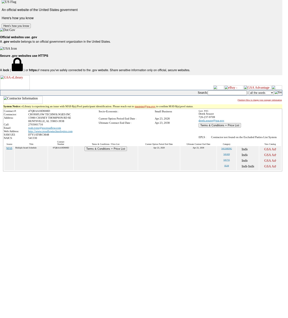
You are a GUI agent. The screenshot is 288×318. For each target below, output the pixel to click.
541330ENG (226, 148)
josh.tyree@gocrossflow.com (44, 127)
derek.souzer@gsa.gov (211, 120)
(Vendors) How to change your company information (259, 100)
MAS (9, 148)
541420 (226, 154)
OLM (226, 165)
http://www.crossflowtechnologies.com (50, 131)
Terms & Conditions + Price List (219, 125)
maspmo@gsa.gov (145, 106)
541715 (226, 160)
